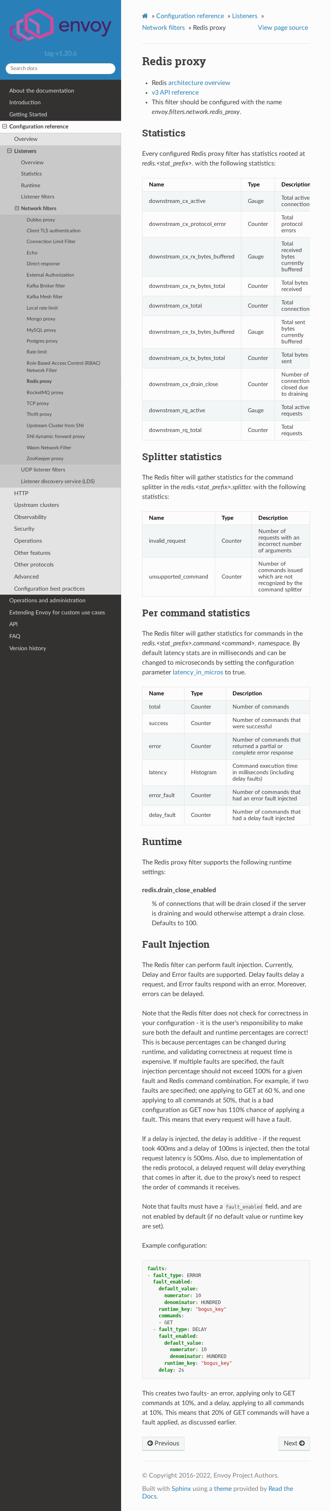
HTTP (21, 493)
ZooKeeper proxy (45, 459)
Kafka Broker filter (46, 286)
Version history (27, 648)
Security (24, 529)
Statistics (31, 174)
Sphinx (181, 1489)
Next (291, 1443)
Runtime (30, 185)
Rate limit (37, 352)
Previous (166, 1443)
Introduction (25, 102)
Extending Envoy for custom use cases (57, 613)
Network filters (39, 208)
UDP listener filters (43, 470)
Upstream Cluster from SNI (55, 426)
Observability (30, 517)
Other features (32, 553)
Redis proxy (39, 381)
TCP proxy (38, 403)
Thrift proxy (39, 414)
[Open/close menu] (4, 126)
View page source (283, 28)
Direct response (43, 264)
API (13, 624)
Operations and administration (47, 600)
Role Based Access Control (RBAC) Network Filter (63, 367)
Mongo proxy (41, 319)
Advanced (26, 577)
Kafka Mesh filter (45, 297)
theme (223, 1489)
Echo (32, 253)
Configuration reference (38, 127)
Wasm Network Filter (49, 448)
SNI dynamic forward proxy (56, 436)
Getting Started (28, 115)
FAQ (14, 636)
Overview (26, 139)
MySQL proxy (41, 330)
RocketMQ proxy (45, 393)
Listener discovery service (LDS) (57, 481)
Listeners (25, 151)
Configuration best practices (49, 589)
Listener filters (37, 197)
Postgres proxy (42, 341)
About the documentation (41, 91)
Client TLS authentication (54, 231)
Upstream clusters (36, 505)
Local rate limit (42, 308)
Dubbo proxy (41, 220)
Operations (28, 541)
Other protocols (34, 565)
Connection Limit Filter (51, 242)
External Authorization (50, 275)
